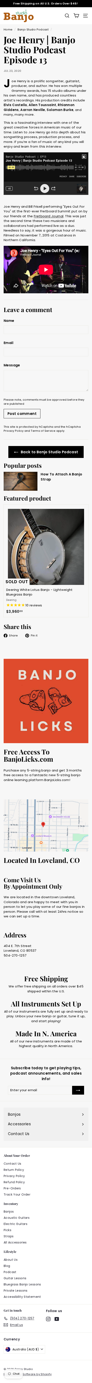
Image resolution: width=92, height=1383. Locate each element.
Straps (8, 1236)
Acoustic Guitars (17, 1218)
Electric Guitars (15, 1224)
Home (8, 29)
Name (9, 320)
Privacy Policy (14, 431)
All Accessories (15, 1242)
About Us (11, 1260)
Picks (7, 1230)
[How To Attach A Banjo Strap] (20, 481)
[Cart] (76, 15)
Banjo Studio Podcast (33, 29)
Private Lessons (16, 1290)
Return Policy (14, 1170)
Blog (7, 1266)
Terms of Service (43, 431)
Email (8, 342)
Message (12, 365)
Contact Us (12, 1163)
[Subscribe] (78, 1090)
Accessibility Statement (22, 1297)
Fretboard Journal (48, 216)
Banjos (9, 1211)
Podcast (10, 1272)
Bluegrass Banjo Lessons (22, 1284)
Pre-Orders (12, 1188)
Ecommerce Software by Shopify (28, 1374)
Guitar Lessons (15, 1278)
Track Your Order (17, 1194)
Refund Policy (14, 1182)
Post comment (22, 413)
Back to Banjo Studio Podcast (49, 452)
